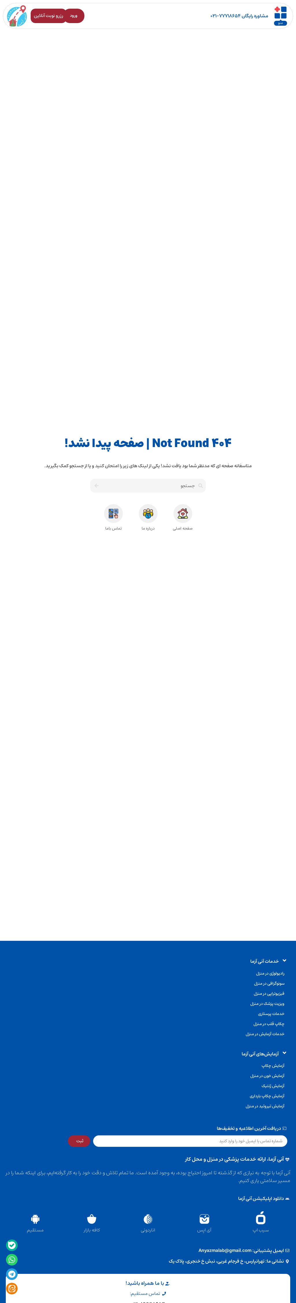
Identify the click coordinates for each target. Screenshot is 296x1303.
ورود (73, 15)
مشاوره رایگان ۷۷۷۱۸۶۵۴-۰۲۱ (239, 16)
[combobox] (153, 486)
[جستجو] (95, 486)
